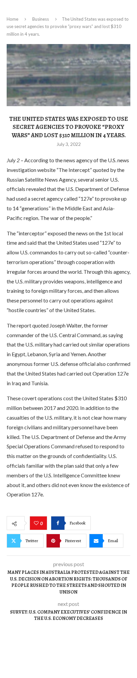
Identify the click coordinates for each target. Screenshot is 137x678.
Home (12, 19)
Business (40, 19)
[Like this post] (37, 523)
